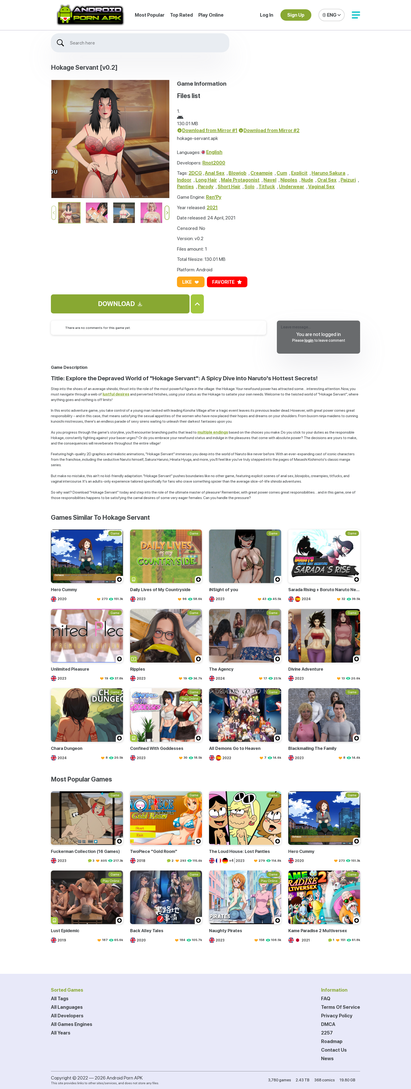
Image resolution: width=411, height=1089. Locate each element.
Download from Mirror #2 (271, 130)
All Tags (59, 998)
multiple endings (212, 432)
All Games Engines (71, 1024)
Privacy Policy (336, 1016)
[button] (356, 15)
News (327, 1058)
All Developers (67, 1016)
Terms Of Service (340, 1007)
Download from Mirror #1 (209, 130)
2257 (327, 1033)
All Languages (67, 1007)
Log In (266, 15)
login (308, 340)
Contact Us (334, 1050)
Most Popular (150, 15)
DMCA (328, 1024)
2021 (212, 207)
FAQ (325, 998)
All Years (60, 1033)
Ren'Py (213, 197)
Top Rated (181, 15)
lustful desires (116, 394)
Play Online (211, 15)
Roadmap (331, 1041)
